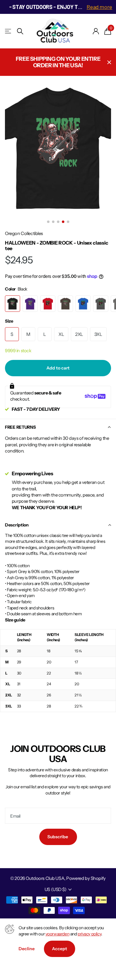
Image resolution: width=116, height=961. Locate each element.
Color (16, 289)
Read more (99, 6)
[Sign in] (96, 31)
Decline (27, 948)
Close (109, 62)
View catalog (8, 31)
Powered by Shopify (85, 878)
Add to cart (58, 368)
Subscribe (58, 836)
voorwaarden (57, 934)
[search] (20, 31)
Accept (59, 948)
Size (9, 321)
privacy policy (89, 934)
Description (17, 525)
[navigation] (48, 221)
